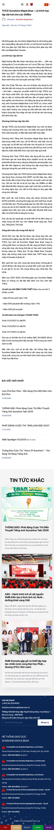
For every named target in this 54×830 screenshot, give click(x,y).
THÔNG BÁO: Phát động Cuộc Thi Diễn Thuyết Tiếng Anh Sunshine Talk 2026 (25, 410)
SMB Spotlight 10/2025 (14, 439)
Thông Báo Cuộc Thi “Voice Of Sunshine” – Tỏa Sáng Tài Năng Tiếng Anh (26, 452)
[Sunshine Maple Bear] (27, 4)
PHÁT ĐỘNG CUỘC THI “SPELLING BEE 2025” (26, 425)
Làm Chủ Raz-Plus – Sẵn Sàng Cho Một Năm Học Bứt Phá (27, 393)
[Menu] (3, 4)
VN (49, 4)
